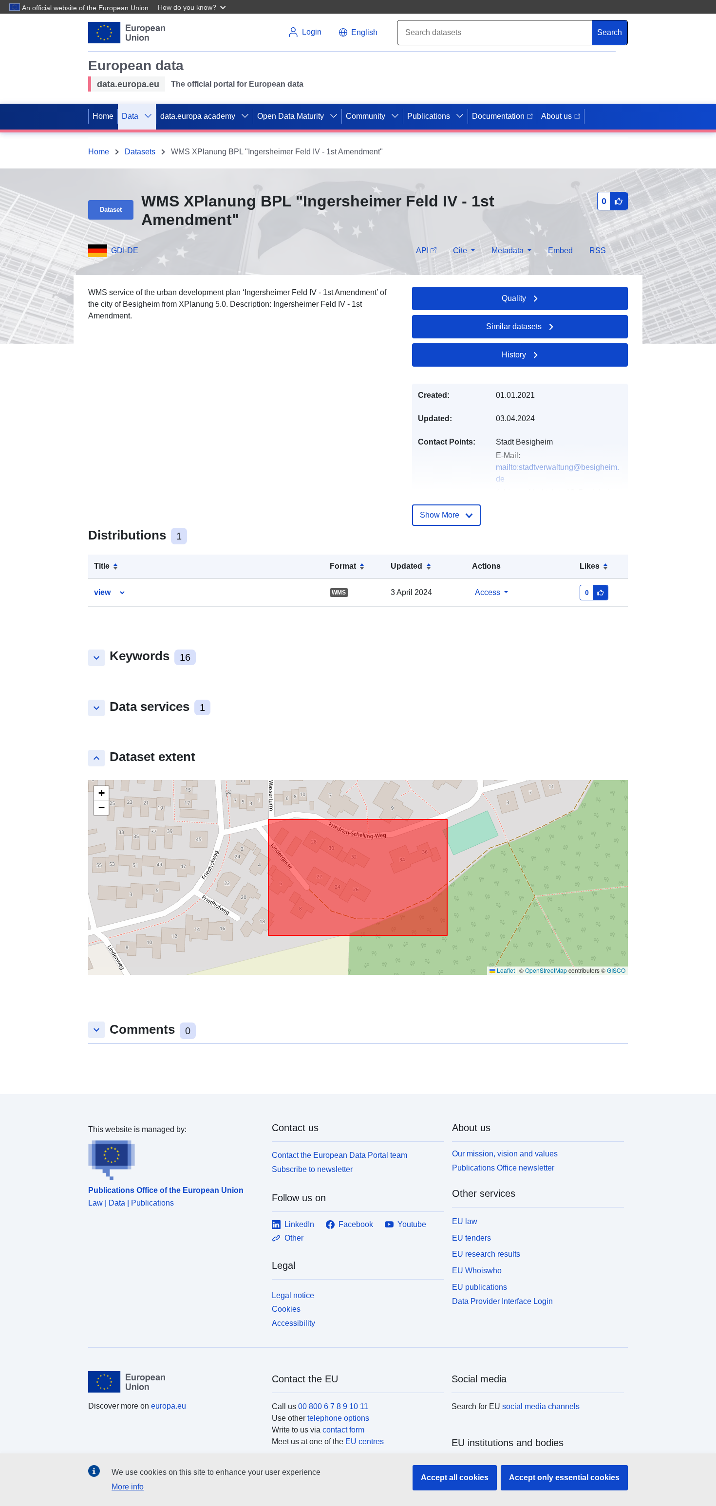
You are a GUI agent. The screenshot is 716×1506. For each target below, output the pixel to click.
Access (487, 592)
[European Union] (174, 1382)
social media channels (541, 1406)
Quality (514, 298)
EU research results (486, 1254)
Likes (590, 566)
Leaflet (505, 970)
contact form (343, 1430)
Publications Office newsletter (503, 1168)
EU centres (364, 1441)
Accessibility (293, 1323)
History (514, 355)
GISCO (616, 970)
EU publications (479, 1287)
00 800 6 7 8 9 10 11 (333, 1406)
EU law (464, 1221)
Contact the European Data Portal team (339, 1155)
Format (343, 566)
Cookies (286, 1309)
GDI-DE (124, 250)
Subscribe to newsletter (312, 1169)
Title (102, 566)
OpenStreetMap (546, 970)
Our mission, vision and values (505, 1154)
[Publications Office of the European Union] (174, 1157)
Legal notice (293, 1295)
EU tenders (471, 1238)
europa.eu (168, 1406)
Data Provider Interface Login (502, 1301)
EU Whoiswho (477, 1270)
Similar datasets (514, 326)
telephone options (338, 1418)
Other (293, 1238)
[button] (192, 7)
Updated (406, 566)
